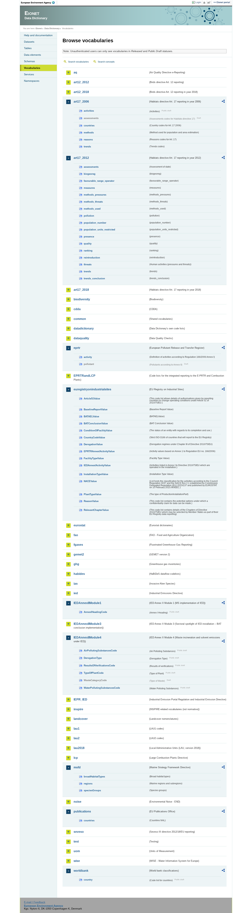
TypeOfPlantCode (93, 673)
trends (87, 146)
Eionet (39, 28)
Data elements (32, 54)
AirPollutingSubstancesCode (100, 650)
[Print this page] (205, 2)
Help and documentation (38, 35)
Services (29, 74)
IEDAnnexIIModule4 (87, 637)
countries (89, 125)
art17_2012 (81, 157)
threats (88, 264)
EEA (39, 2)
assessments (91, 166)
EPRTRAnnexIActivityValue (99, 451)
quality (88, 243)
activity (88, 357)
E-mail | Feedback (34, 902)
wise (77, 860)
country (88, 879)
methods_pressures (95, 194)
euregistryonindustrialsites (92, 389)
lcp (76, 757)
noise (77, 801)
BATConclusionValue (96, 423)
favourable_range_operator (99, 181)
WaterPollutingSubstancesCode (102, 687)
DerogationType (93, 658)
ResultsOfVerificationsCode (99, 665)
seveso (79, 831)
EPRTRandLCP (84, 375)
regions (88, 783)
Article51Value (92, 398)
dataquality (81, 338)
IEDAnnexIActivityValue (97, 465)
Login (198, 2)
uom (77, 851)
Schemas (29, 61)
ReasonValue (91, 501)
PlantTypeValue (92, 494)
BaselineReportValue (95, 409)
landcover (81, 718)
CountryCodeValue (94, 437)
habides (79, 573)
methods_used (92, 208)
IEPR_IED (80, 699)
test (76, 841)
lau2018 (79, 748)
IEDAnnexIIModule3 (87, 623)
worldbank (81, 870)
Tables (28, 48)
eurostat (79, 525)
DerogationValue (93, 444)
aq (75, 72)
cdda (77, 309)
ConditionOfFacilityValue (98, 430)
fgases (78, 544)
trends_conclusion (94, 278)
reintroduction (92, 257)
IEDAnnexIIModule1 (87, 603)
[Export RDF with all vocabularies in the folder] (223, 102)
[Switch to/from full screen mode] (210, 2)
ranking (88, 250)
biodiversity (82, 299)
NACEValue (90, 481)
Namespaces (31, 80)
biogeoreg (89, 173)
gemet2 (79, 554)
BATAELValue (91, 416)
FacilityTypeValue (94, 458)
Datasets (29, 41)
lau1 (77, 728)
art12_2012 (81, 82)
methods (89, 132)
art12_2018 (81, 92)
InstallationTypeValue (96, 474)
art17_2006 (81, 101)
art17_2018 (81, 289)
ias (76, 583)
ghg (76, 564)
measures (89, 188)
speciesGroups (92, 790)
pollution (89, 215)
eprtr (77, 347)
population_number (95, 222)
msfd (77, 767)
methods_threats (93, 201)
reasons (88, 139)
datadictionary (84, 328)
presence (89, 236)
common (80, 318)
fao (76, 535)
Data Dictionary (51, 28)
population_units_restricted (99, 229)
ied (76, 593)
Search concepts (106, 62)
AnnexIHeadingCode (95, 612)
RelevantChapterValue (96, 510)
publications (82, 811)
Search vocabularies (78, 62)
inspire (78, 709)
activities (89, 110)
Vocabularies (32, 67)
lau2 (77, 738)
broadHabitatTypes (94, 776)
